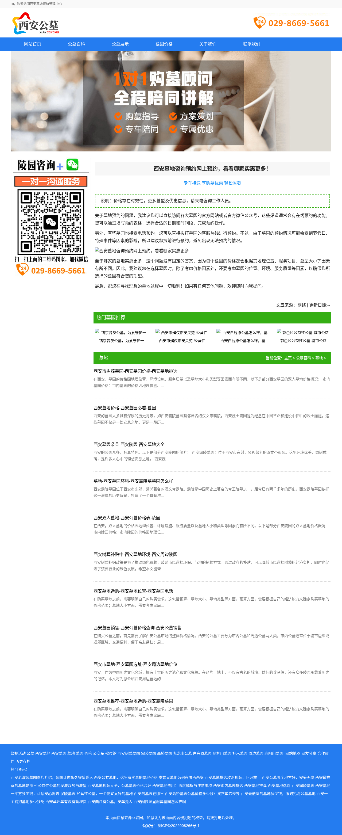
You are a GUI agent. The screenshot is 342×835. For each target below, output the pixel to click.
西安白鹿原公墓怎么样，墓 (242, 340)
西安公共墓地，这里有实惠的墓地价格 (126, 777)
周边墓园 (255, 753)
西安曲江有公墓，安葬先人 (110, 801)
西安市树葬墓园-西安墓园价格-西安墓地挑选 (135, 371)
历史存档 (22, 761)
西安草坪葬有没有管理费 (66, 801)
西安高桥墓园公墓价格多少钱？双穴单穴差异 (202, 793)
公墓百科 (303, 358)
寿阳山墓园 (274, 753)
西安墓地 (42, 753)
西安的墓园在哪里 (149, 793)
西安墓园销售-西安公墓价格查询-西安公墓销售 (138, 628)
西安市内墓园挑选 (228, 785)
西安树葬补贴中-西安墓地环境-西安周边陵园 (135, 554)
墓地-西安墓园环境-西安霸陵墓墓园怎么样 (133, 481)
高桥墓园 (164, 753)
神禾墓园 (239, 753)
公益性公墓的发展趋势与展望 (62, 785)
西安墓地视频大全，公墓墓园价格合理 (119, 785)
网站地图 (292, 753)
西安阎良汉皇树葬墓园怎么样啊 (160, 801)
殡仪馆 (110, 753)
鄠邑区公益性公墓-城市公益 (303, 340)
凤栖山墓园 (222, 753)
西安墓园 (58, 753)
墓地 (319, 358)
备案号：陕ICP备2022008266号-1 (171, 825)
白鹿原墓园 (202, 753)
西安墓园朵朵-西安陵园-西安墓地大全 (129, 444)
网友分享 (308, 753)
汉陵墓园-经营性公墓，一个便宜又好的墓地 (96, 793)
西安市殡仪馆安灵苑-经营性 (182, 340)
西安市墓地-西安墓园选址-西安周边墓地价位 (135, 664)
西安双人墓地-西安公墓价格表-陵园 (127, 518)
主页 (288, 358)
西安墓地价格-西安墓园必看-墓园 (125, 408)
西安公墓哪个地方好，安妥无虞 (288, 777)
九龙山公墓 (182, 753)
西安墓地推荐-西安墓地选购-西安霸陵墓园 (133, 701)
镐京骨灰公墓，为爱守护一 (121, 340)
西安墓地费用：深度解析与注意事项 (182, 785)
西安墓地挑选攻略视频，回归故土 (233, 777)
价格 (88, 753)
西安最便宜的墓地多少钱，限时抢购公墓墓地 (278, 793)
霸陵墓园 (148, 753)
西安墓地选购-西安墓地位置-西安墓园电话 (133, 591)
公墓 (30, 753)
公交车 (98, 753)
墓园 (79, 753)
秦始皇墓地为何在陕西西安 (181, 777)
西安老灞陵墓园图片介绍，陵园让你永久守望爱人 (52, 777)
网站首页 (32, 44)
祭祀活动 (18, 753)
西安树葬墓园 (129, 753)
